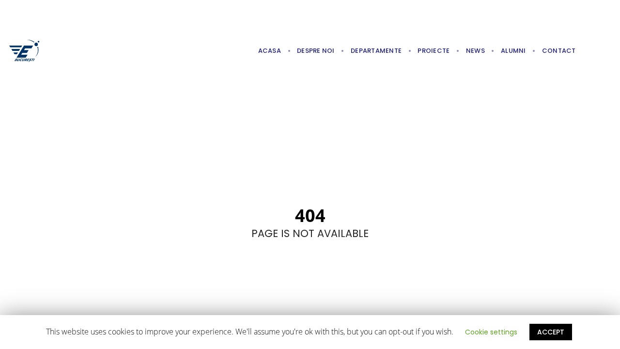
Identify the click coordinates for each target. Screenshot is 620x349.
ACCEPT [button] (550, 332)
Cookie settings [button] (491, 332)
